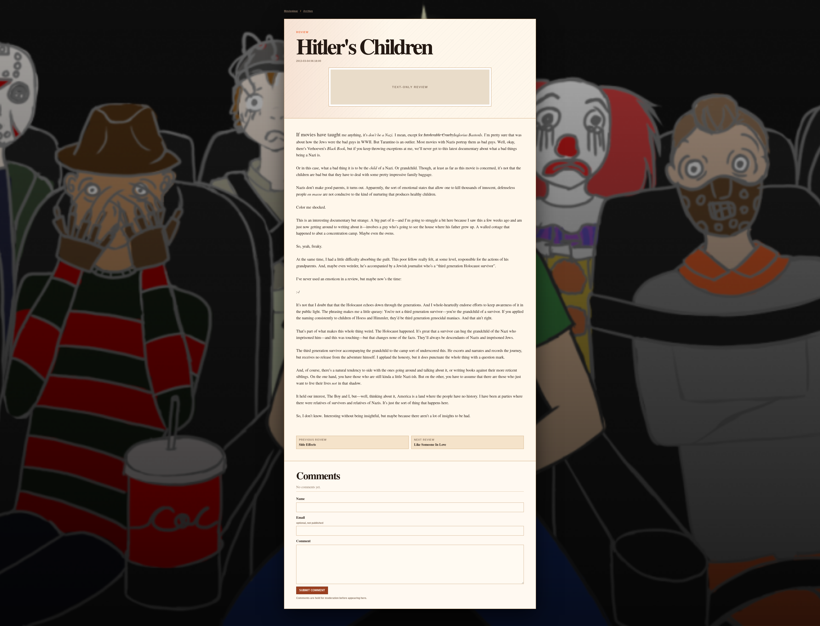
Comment (303, 540)
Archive (308, 11)
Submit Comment (312, 590)
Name (300, 498)
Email (309, 519)
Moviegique (291, 11)
